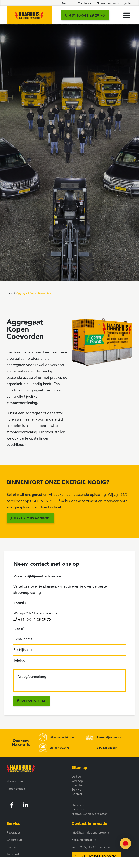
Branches (78, 785)
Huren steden (15, 781)
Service (76, 789)
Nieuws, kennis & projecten (114, 3)
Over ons (66, 3)
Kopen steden (16, 789)
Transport (13, 854)
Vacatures (84, 3)
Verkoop (77, 781)
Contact (77, 794)
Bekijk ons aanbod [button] (32, 518)
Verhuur (77, 776)
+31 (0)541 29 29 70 (34, 619)
